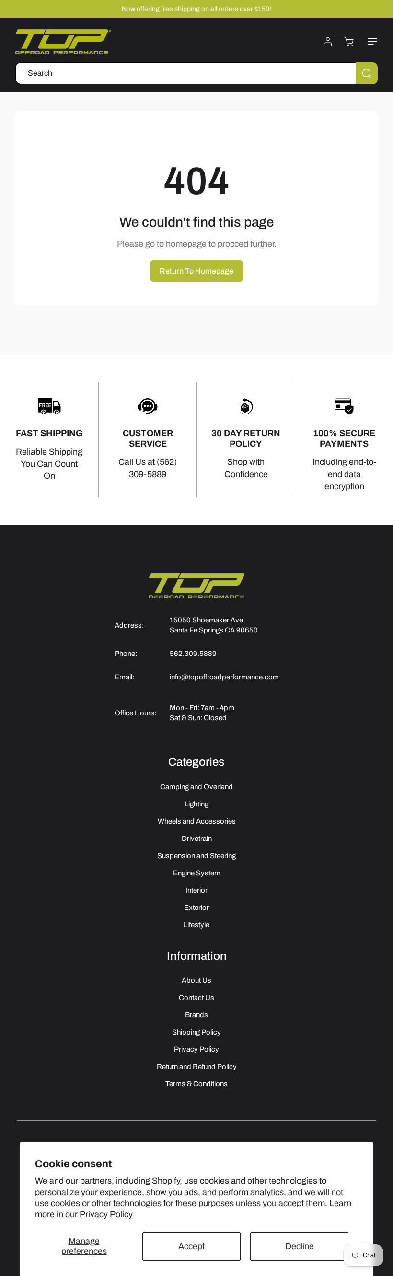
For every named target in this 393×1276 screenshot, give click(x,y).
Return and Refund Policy (197, 1066)
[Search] (367, 73)
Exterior (196, 907)
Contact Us (196, 997)
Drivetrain (197, 838)
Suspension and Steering (196, 856)
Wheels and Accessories (197, 821)
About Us (196, 980)
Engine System (196, 873)
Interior (196, 890)
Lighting (196, 804)
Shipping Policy (196, 1032)
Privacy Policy (106, 1214)
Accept (191, 1246)
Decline (299, 1246)
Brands (196, 1015)
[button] (370, 41)
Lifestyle (196, 925)
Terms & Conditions (196, 1084)
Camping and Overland (196, 787)
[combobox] (196, 73)
